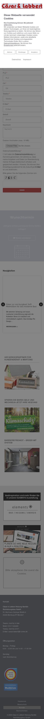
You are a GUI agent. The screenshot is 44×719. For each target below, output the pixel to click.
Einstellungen (22, 52)
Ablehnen (9, 52)
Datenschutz (16, 59)
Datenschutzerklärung (12, 43)
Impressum (27, 59)
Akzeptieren (34, 52)
